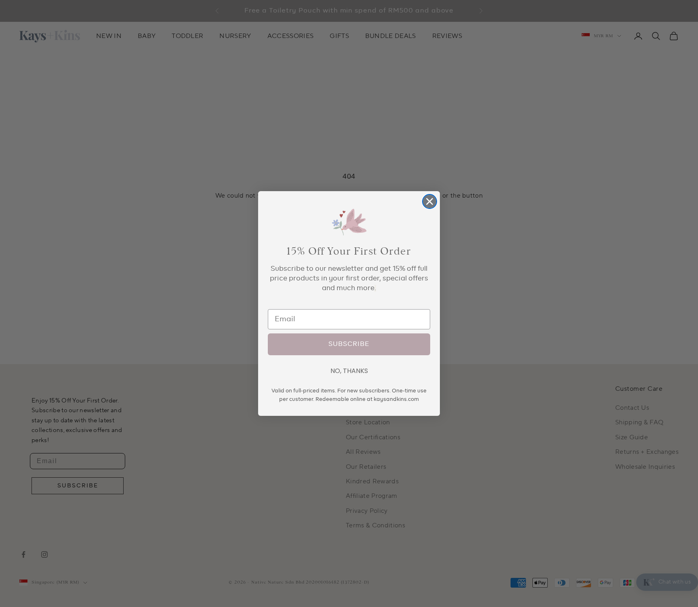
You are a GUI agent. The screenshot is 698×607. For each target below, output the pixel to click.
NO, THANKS (349, 370)
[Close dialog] (430, 201)
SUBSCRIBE (349, 344)
